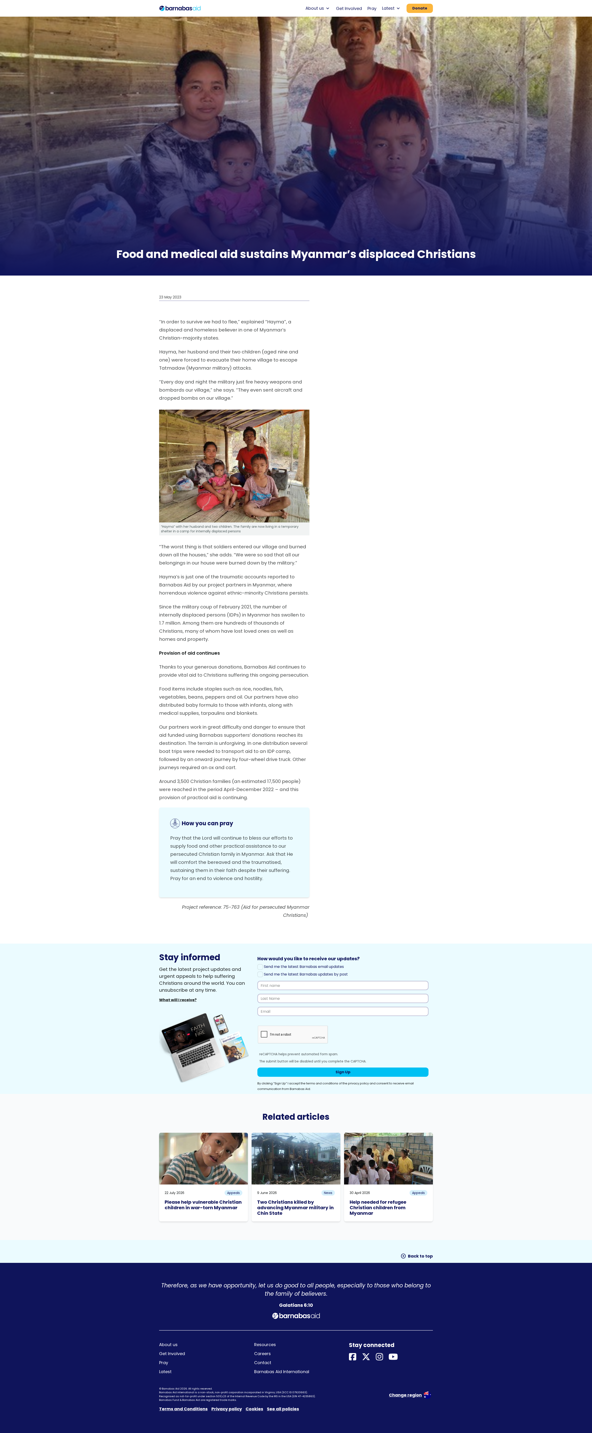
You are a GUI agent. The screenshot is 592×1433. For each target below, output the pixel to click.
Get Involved (349, 8)
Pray (371, 8)
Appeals (233, 1193)
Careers (262, 1353)
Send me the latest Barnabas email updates (303, 966)
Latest (165, 1372)
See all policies (283, 1409)
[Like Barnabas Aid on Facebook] (352, 1357)
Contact (262, 1362)
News (328, 1193)
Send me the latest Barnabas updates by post (305, 974)
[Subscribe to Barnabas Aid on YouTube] (393, 1357)
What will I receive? (178, 1000)
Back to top (417, 1256)
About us (168, 1344)
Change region (405, 1395)
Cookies (254, 1409)
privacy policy (358, 1083)
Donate (419, 8)
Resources (265, 1344)
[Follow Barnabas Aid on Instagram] (379, 1357)
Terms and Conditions (183, 1409)
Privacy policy (226, 1409)
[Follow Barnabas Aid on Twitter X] (366, 1357)
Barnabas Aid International (281, 1372)
